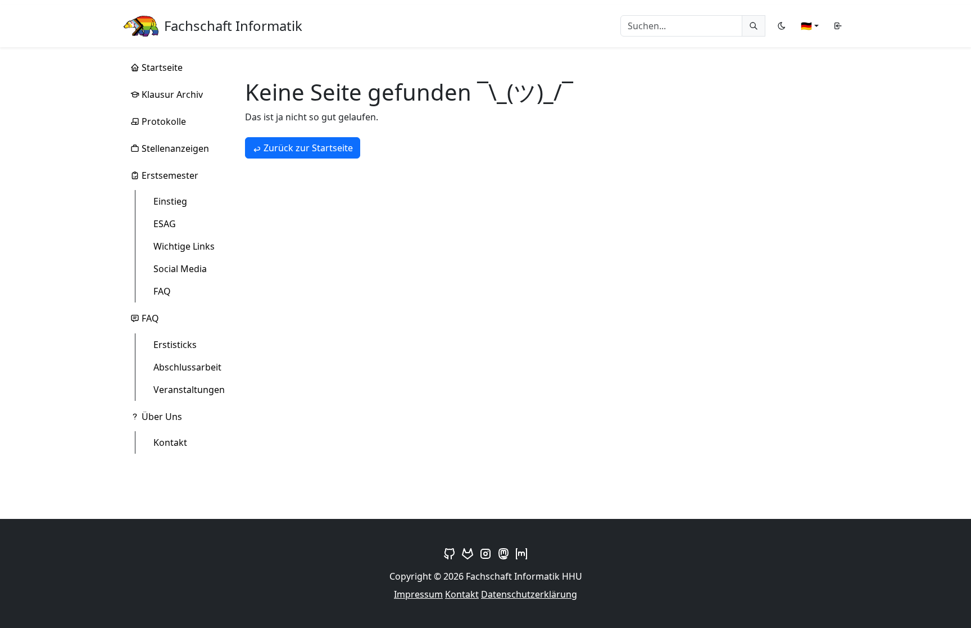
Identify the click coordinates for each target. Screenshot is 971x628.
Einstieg (170, 201)
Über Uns (162, 416)
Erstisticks (175, 344)
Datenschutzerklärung (529, 594)
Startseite (162, 67)
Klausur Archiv (172, 94)
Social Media (180, 269)
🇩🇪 (806, 26)
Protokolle (164, 121)
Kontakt (170, 442)
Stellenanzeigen (175, 148)
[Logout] (838, 25)
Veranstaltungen (189, 389)
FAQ (162, 291)
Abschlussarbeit (187, 367)
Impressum (418, 594)
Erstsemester (170, 175)
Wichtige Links (184, 246)
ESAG (164, 224)
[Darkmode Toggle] (781, 25)
